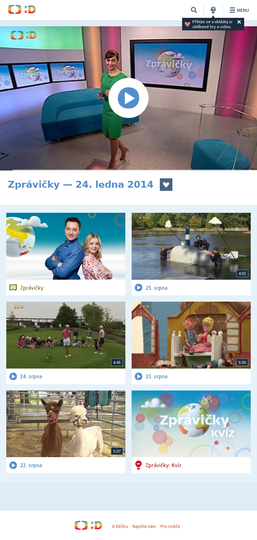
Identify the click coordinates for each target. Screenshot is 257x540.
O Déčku (120, 526)
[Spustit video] (128, 98)
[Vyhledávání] (194, 10)
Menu (243, 10)
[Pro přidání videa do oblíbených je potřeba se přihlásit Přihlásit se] (166, 184)
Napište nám (144, 526)
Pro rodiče (170, 526)
